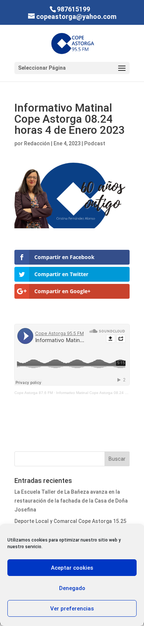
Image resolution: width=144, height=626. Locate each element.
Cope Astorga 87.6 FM (33, 393)
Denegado (72, 588)
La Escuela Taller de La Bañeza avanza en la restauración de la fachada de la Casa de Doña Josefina (71, 501)
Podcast (94, 143)
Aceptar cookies (72, 567)
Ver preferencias (72, 608)
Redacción (37, 143)
